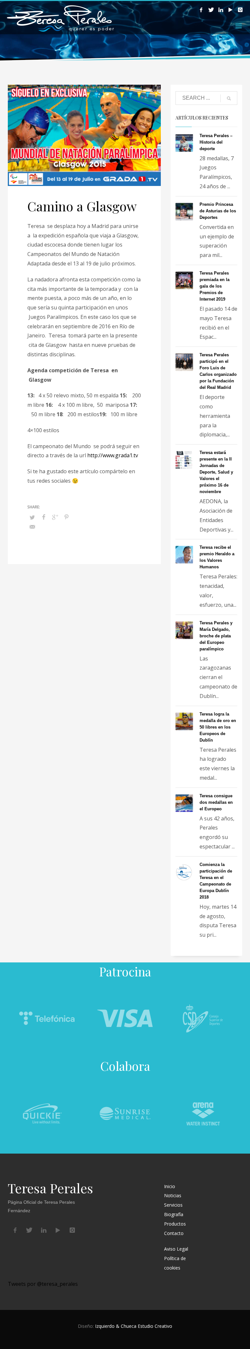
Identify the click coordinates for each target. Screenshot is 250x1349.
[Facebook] (201, 10)
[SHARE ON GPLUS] (55, 517)
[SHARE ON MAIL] (32, 527)
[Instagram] (240, 10)
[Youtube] (230, 10)
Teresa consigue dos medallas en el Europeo (216, 802)
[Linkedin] (221, 10)
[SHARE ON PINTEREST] (66, 517)
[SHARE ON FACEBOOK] (44, 517)
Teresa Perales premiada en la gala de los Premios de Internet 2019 (214, 286)
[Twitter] (211, 10)
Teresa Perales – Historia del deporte (216, 142)
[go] (228, 98)
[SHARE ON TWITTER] (32, 517)
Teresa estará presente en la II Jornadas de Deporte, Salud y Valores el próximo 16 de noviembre (216, 472)
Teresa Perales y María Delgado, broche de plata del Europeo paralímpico (216, 635)
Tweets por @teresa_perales (43, 1283)
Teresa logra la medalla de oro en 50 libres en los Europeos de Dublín (218, 727)
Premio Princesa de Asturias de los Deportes (218, 211)
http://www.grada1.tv (112, 455)
